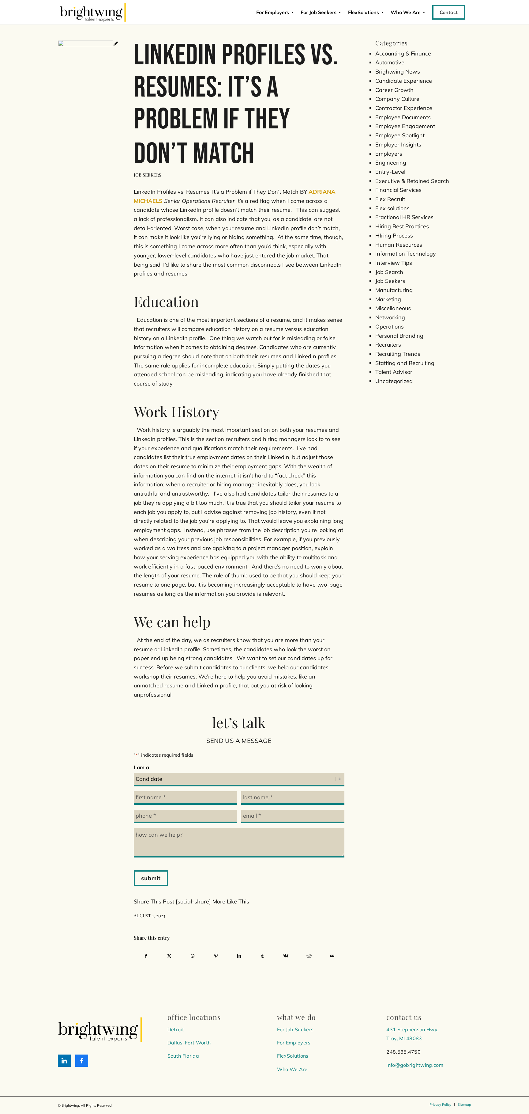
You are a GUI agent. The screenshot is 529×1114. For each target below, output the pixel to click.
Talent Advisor (393, 371)
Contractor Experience (403, 108)
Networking (390, 317)
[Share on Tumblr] (262, 956)
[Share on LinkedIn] (239, 956)
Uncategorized (394, 381)
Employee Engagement (405, 126)
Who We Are (292, 1069)
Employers (388, 153)
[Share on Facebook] (145, 956)
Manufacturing (394, 290)
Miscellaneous (393, 308)
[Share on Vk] (285, 956)
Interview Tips (393, 262)
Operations (389, 326)
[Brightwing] (93, 12)
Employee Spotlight (400, 135)
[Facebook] (81, 1061)
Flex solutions (392, 208)
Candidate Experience (403, 80)
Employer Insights (398, 144)
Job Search (389, 272)
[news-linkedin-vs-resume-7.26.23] (88, 44)
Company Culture (397, 98)
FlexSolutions (363, 12)
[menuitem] (440, 1104)
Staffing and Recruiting (404, 363)
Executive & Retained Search (412, 180)
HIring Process (394, 235)
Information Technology (405, 253)
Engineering (390, 162)
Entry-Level (390, 171)
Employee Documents (403, 117)
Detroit (175, 1029)
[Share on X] (169, 956)
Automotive (389, 62)
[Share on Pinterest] (215, 956)
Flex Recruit (390, 199)
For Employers (272, 12)
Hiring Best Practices (402, 226)
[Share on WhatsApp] (192, 956)
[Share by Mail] (332, 956)
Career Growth (394, 89)
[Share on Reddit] (309, 956)
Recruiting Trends (397, 353)
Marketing (388, 299)
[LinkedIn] (64, 1061)
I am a (141, 767)
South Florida (183, 1056)
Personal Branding (399, 335)
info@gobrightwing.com (414, 1065)
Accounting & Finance (403, 53)
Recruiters (388, 344)
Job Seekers (147, 175)
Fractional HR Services (404, 217)
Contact (449, 12)
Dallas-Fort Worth (189, 1043)
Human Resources (398, 244)
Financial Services (398, 189)
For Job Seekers (318, 12)
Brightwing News (397, 71)
